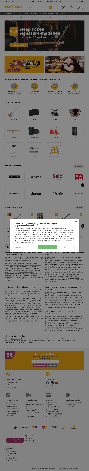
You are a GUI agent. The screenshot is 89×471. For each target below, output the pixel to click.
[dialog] (44, 235)
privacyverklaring (28, 242)
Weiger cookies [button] (66, 247)
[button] (19, 247)
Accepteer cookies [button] (47, 247)
